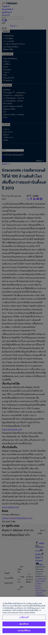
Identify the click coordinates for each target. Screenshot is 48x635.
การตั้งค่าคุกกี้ (24, 617)
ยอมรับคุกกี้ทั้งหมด (24, 630)
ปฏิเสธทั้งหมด (24, 624)
